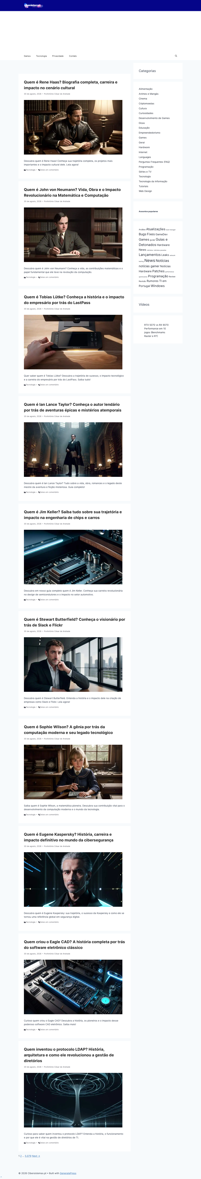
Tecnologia (41, 56)
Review (172, 276)
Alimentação (145, 89)
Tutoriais (143, 186)
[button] (176, 56)
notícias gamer (149, 266)
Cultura (143, 108)
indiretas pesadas (160, 250)
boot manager (171, 230)
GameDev (161, 234)
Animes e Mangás (148, 93)
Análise (142, 229)
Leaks (165, 255)
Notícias (162, 260)
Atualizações (155, 229)
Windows (158, 286)
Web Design (145, 191)
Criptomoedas (146, 103)
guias (152, 240)
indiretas (150, 250)
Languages (145, 157)
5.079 (28, 1156)
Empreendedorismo (149, 132)
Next (36, 1156)
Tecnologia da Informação (153, 181)
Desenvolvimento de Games (154, 118)
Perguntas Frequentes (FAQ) (154, 162)
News (149, 260)
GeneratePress (68, 1173)
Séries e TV (145, 171)
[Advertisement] (100, 31)
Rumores (152, 281)
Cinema (143, 98)
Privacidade (58, 56)
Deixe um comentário (49, 170)
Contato (73, 56)
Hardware (144, 147)
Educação (144, 127)
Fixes (151, 234)
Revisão (142, 281)
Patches (158, 271)
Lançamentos (150, 255)
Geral (142, 142)
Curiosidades (146, 113)
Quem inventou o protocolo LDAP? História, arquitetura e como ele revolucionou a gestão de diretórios (69, 1055)
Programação (146, 166)
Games (27, 56)
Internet (143, 152)
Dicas (142, 123)
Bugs (142, 234)
